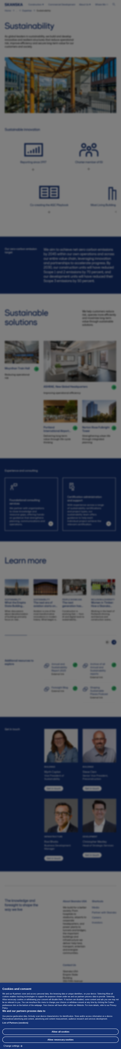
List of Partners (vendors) (15, 1023)
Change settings (11, 1046)
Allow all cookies (61, 1031)
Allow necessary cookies (60, 1039)
